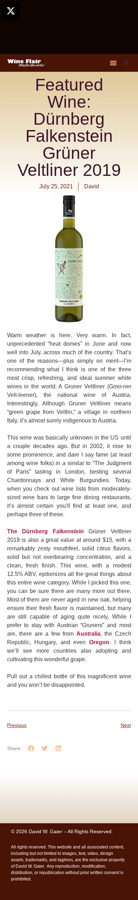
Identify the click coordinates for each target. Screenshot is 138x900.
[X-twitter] (10, 11)
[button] (113, 63)
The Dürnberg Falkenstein (45, 531)
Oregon (99, 642)
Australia (88, 634)
